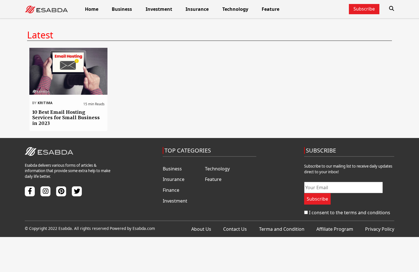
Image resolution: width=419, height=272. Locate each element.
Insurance (197, 9)
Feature (270, 9)
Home (91, 9)
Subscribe (317, 199)
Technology (235, 9)
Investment (159, 9)
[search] (391, 8)
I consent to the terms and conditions (349, 212)
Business (122, 9)
